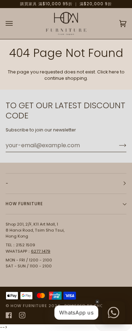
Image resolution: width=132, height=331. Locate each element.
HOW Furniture (29, 306)
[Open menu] (16, 23)
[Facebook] (9, 315)
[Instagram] (22, 315)
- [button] (7, 183)
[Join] (117, 145)
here (114, 72)
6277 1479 (40, 251)
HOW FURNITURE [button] (24, 204)
